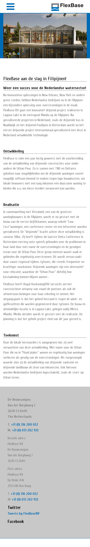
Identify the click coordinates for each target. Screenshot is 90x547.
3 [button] (19, 55)
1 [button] (11, 55)
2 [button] (15, 55)
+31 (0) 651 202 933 (25, 430)
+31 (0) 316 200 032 (24, 425)
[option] (45, 35)
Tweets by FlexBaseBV (23, 513)
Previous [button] (5, 35)
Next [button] (84, 35)
